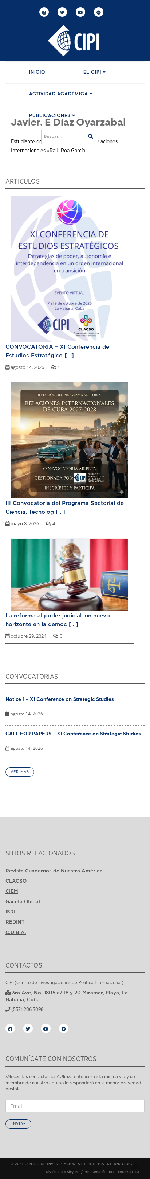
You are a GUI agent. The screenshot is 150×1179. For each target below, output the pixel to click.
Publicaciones (50, 116)
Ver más (20, 772)
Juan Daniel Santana (123, 1172)
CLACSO (16, 880)
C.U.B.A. (15, 932)
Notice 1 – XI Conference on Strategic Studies (59, 699)
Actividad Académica (59, 94)
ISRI (10, 911)
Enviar (18, 1124)
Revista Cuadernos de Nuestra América (54, 870)
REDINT (15, 921)
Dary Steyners (69, 1172)
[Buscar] (90, 137)
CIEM (11, 891)
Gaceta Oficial (22, 901)
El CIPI (93, 72)
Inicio (37, 72)
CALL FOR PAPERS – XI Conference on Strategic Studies (73, 733)
